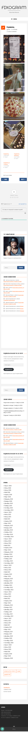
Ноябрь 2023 (8, 559)
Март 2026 (7, 497)
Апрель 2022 (8, 601)
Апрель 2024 (8, 547)
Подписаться (8, 369)
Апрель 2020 (8, 654)
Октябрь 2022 (8, 587)
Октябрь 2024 (8, 534)
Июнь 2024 (7, 543)
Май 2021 (7, 625)
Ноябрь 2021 (8, 612)
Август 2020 (8, 645)
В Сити (21, 306)
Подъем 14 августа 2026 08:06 (12, 415)
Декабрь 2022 (8, 583)
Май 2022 (7, 598)
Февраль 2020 (8, 658)
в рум (18, 671)
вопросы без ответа (9, 671)
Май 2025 (7, 519)
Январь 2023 (8, 581)
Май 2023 (7, 572)
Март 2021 (7, 629)
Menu (15, 19)
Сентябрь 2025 (8, 510)
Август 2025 (8, 512)
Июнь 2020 (7, 649)
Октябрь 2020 (8, 640)
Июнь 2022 (7, 596)
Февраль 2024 (8, 552)
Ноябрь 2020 (8, 638)
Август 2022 (8, 592)
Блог (11, 175)
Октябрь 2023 (8, 561)
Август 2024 (8, 539)
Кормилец (6, 154)
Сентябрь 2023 (8, 563)
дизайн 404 (7, 674)
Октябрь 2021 (8, 614)
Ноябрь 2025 (8, 506)
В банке (22, 311)
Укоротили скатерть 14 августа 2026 (12, 281)
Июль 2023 (7, 567)
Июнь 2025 (7, 517)
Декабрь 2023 (8, 556)
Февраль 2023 (8, 578)
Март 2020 (7, 656)
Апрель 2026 (8, 494)
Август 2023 (8, 565)
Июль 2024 (7, 541)
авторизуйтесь (22, 204)
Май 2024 (7, 545)
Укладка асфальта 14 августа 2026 (13, 408)
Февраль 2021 (8, 631)
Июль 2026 (7, 488)
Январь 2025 (8, 528)
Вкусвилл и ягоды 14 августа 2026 (13, 405)
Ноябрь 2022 (8, 585)
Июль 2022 (7, 594)
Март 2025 (7, 523)
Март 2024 (7, 550)
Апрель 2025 (8, 521)
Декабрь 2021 (8, 609)
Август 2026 (8, 486)
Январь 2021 (8, 634)
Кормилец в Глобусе (7, 163)
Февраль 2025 (8, 525)
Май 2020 (7, 651)
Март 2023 (7, 576)
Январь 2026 (8, 501)
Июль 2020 (7, 647)
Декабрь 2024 (8, 530)
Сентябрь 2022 (8, 590)
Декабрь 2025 (8, 503)
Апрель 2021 (8, 627)
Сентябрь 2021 (8, 616)
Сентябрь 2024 (8, 536)
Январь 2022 (8, 607)
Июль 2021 (7, 620)
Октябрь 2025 (8, 508)
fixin (9, 29)
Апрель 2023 (8, 574)
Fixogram (14, 7)
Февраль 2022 (8, 605)
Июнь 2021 (7, 623)
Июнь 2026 (7, 490)
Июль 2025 (7, 514)
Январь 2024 (8, 554)
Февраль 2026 (8, 499)
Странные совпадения (9, 300)
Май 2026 (7, 492)
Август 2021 (8, 618)
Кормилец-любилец (17, 154)
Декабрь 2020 (8, 636)
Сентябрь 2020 (8, 643)
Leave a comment (12, 31)
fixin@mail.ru (7, 687)
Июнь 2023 (7, 570)
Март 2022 (7, 603)
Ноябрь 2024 (8, 532)
